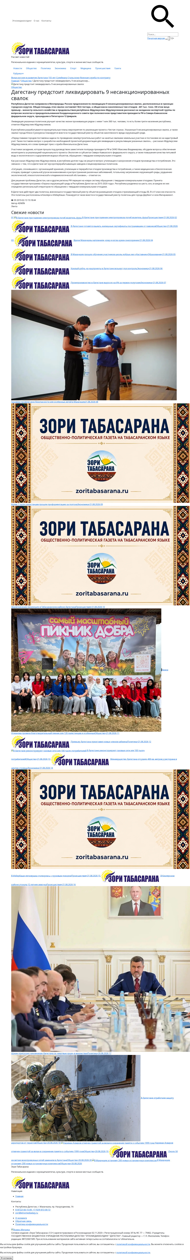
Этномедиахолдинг (22, 20)
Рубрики (18, 73)
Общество (31, 68)
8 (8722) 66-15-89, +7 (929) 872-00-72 (32, 1209)
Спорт (73, 68)
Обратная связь (23, 1221)
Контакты (46, 20)
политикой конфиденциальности (133, 1244)
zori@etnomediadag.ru (26, 1212)
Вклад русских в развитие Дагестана (29, 77)
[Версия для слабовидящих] (169, 38)
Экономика (60, 68)
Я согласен (6, 1258)
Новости (17, 68)
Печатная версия (156, 38)
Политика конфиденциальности (31, 1224)
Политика (46, 68)
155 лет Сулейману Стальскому (64, 77)
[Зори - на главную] (95, 48)
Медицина (86, 68)
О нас (36, 20)
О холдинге (21, 1218)
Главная (15, 80)
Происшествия (102, 68)
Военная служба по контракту (95, 77)
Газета (118, 68)
